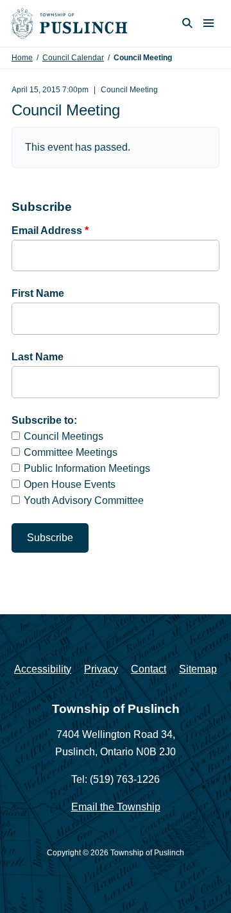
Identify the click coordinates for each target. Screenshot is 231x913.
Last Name (38, 356)
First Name (38, 293)
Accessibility (42, 669)
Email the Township (115, 806)
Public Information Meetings (87, 468)
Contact (148, 669)
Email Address (50, 230)
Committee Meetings (70, 452)
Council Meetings (63, 436)
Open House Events (70, 484)
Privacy (101, 669)
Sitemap (198, 669)
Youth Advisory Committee (84, 500)
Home (22, 57)
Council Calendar (73, 57)
